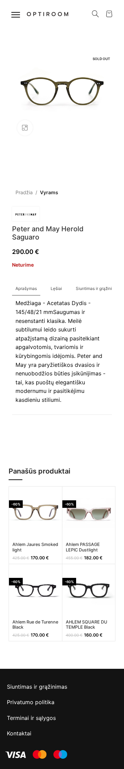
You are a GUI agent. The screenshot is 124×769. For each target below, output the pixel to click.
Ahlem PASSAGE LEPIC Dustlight (83, 547)
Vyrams (49, 192)
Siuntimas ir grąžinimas (37, 686)
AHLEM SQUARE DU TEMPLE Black (86, 624)
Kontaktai (19, 733)
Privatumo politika (30, 702)
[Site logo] (47, 13)
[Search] (95, 14)
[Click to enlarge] (25, 128)
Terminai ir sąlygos (31, 717)
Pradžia (24, 192)
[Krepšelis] (109, 14)
